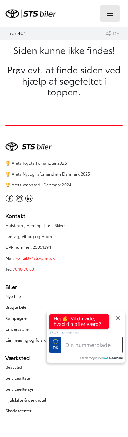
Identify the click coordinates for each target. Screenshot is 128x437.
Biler (11, 287)
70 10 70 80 (24, 269)
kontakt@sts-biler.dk (35, 258)
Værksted (17, 358)
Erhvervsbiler (17, 329)
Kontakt (15, 216)
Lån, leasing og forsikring (29, 340)
